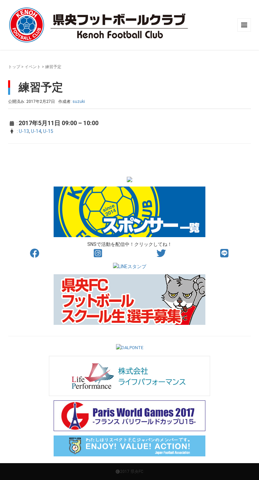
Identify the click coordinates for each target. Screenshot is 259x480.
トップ (14, 66)
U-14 (36, 131)
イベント (33, 66)
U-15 (48, 131)
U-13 (24, 131)
